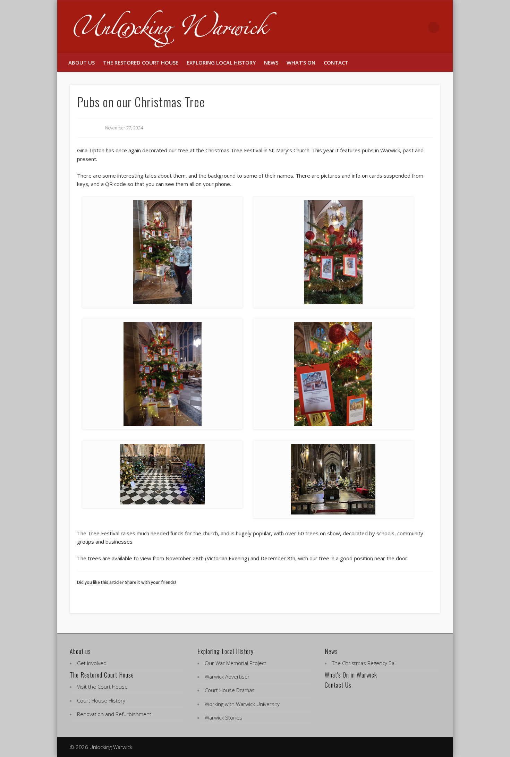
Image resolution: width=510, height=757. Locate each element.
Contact (336, 62)
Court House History (101, 700)
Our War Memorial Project (235, 663)
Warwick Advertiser (227, 676)
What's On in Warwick (351, 674)
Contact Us (338, 684)
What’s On (301, 62)
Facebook (404, 27)
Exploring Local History (221, 62)
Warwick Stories (223, 717)
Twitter (419, 27)
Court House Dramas (230, 690)
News (271, 62)
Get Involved (92, 663)
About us (81, 62)
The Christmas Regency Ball (364, 663)
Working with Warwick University (242, 703)
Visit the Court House (102, 686)
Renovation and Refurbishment (114, 714)
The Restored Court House (140, 62)
